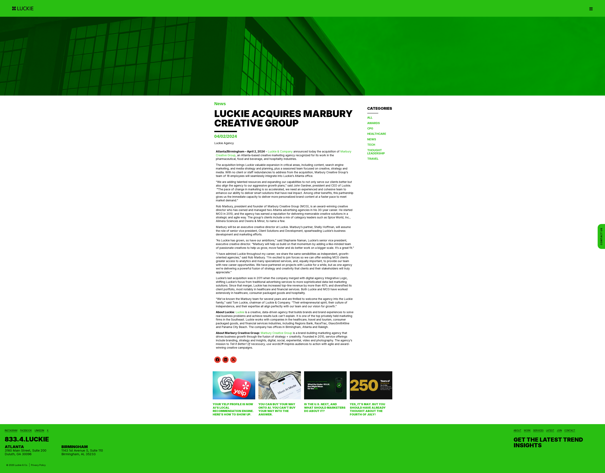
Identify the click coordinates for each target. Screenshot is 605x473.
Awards (373, 123)
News (220, 103)
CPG (370, 128)
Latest (550, 430)
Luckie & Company (280, 151)
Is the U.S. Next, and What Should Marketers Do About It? (325, 408)
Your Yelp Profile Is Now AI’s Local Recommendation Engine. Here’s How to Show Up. (233, 409)
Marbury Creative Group (276, 333)
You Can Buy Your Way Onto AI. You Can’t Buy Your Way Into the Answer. (277, 409)
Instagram (11, 430)
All (369, 117)
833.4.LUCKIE (27, 439)
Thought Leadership (376, 152)
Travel (372, 158)
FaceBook (26, 430)
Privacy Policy (38, 465)
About (517, 430)
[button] (217, 359)
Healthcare (376, 133)
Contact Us (601, 236)
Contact (569, 430)
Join (559, 430)
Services (538, 430)
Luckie (240, 312)
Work (527, 430)
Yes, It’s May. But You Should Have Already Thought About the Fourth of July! (368, 409)
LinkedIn (39, 430)
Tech (371, 144)
